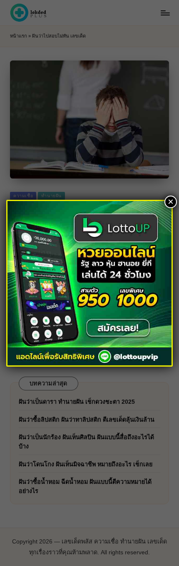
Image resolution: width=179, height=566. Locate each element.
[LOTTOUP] (89, 282)
